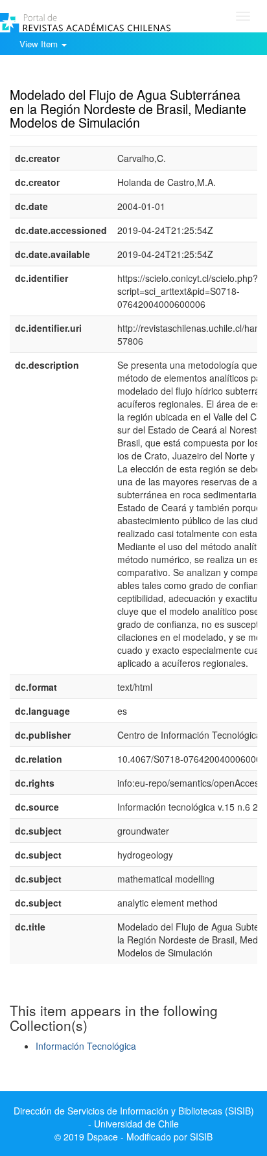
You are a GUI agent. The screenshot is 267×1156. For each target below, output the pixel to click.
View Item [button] (39, 44)
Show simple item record (60, 74)
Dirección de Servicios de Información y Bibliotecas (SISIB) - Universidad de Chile (134, 1117)
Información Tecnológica (86, 1045)
